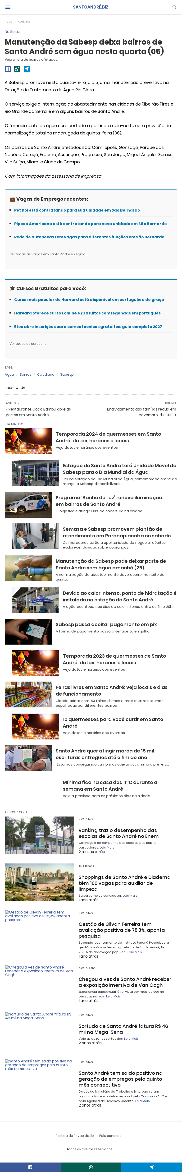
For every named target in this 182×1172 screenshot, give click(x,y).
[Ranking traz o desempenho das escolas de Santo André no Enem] (39, 835)
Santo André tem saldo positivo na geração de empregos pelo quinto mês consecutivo (121, 1079)
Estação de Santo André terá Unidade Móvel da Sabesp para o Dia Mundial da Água (120, 468)
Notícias (24, 21)
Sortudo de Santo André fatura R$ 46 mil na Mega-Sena (123, 1029)
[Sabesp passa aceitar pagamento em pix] (28, 632)
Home (8, 21)
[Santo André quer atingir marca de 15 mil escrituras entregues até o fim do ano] (28, 758)
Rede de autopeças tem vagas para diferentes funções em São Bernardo (89, 237)
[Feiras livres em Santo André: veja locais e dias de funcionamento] (28, 694)
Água (9, 374)
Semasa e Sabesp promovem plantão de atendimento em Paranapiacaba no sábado (117, 532)
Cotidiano (46, 374)
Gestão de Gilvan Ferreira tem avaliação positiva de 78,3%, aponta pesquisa (122, 930)
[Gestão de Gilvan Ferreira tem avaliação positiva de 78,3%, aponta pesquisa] (39, 929)
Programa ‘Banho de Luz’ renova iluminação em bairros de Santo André (109, 501)
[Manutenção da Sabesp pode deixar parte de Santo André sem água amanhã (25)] (28, 568)
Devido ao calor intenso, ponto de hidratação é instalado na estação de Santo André (120, 596)
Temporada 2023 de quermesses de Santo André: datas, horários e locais (114, 659)
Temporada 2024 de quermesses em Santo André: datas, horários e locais (108, 437)
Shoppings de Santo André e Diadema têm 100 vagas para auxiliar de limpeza (125, 883)
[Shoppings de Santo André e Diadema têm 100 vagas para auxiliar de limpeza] (39, 882)
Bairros (26, 374)
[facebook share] (8, 69)
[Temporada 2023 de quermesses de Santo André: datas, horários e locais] (35, 663)
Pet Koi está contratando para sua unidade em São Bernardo (77, 210)
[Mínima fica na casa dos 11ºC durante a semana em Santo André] (35, 790)
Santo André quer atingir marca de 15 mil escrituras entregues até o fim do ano (105, 754)
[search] (174, 7)
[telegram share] (27, 69)
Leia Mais (107, 847)
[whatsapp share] (17, 69)
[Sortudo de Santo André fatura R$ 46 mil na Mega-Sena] (39, 1031)
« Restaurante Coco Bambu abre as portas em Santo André (38, 412)
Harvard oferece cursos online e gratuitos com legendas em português (87, 313)
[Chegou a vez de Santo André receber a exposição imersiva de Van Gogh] (39, 984)
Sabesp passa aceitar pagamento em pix (106, 624)
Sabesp (67, 374)
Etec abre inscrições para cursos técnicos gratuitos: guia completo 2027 (88, 326)
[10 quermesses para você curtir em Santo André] (35, 726)
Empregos (86, 866)
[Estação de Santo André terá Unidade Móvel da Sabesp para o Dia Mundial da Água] (35, 473)
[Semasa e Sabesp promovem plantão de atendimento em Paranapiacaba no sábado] (35, 536)
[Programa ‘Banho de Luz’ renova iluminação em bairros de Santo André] (28, 505)
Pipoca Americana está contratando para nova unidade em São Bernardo (90, 223)
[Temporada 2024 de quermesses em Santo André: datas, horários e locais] (28, 441)
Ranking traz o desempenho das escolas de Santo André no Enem (119, 833)
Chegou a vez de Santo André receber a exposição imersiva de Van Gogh (125, 982)
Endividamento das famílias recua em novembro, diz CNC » (141, 412)
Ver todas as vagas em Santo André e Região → (49, 254)
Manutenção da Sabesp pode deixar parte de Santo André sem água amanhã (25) (111, 564)
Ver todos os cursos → (27, 343)
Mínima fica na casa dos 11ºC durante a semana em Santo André (110, 785)
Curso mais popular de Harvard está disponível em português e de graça (89, 299)
